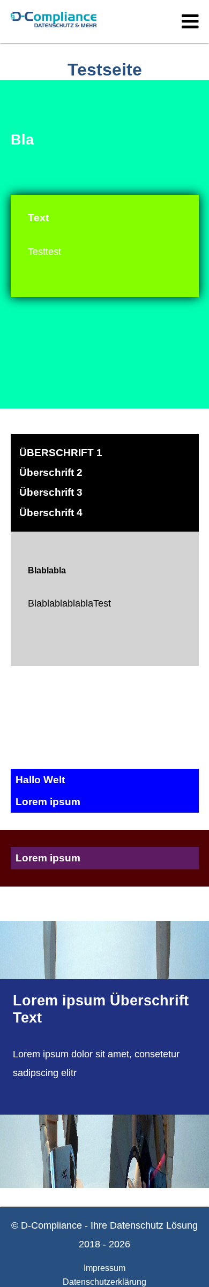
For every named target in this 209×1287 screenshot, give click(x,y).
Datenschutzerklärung (104, 1281)
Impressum (104, 1268)
